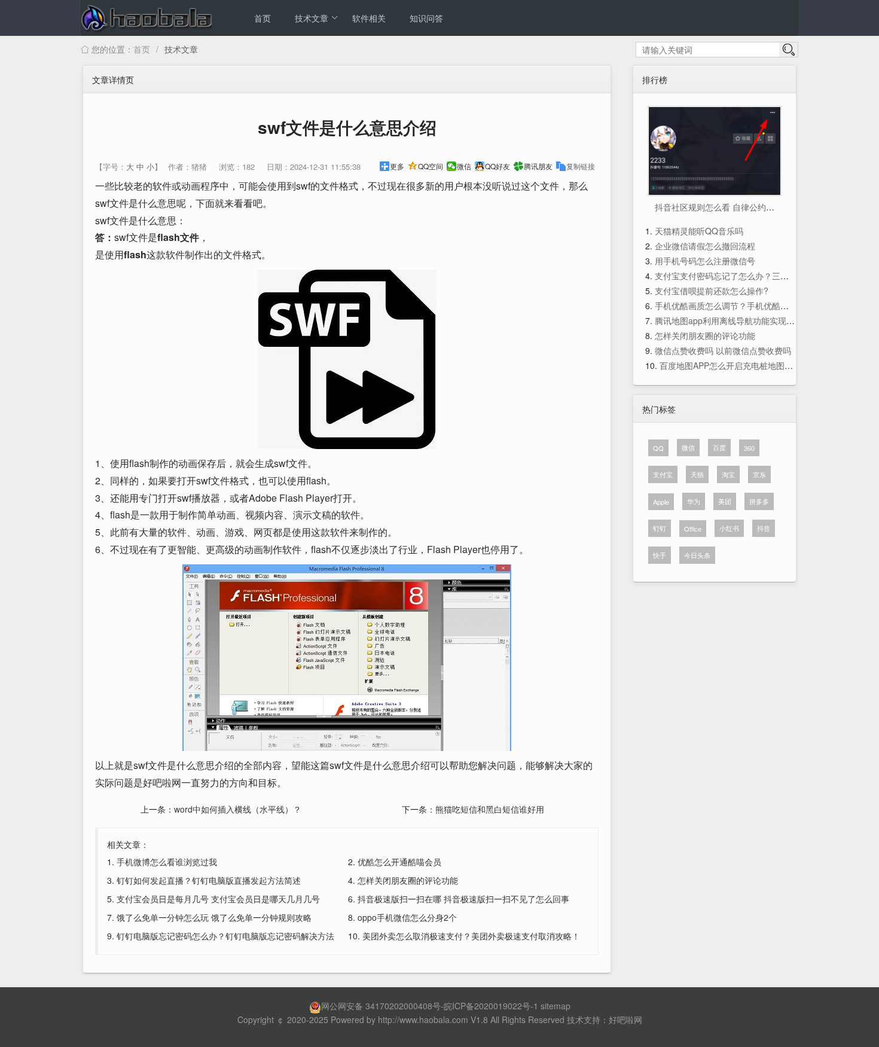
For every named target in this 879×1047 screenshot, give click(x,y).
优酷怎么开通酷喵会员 (399, 862)
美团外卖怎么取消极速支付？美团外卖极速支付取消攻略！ (471, 936)
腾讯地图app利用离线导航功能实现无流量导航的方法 (754, 320)
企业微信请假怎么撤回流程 (705, 246)
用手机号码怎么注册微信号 (705, 261)
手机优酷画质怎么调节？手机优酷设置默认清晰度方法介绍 (763, 306)
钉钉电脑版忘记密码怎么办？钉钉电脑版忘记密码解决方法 (225, 936)
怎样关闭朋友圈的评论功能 (408, 880)
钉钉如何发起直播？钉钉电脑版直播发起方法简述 (209, 880)
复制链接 (580, 166)
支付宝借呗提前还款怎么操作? (711, 291)
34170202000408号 (403, 1006)
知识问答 (426, 18)
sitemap (555, 1006)
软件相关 (369, 18)
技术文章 (311, 18)
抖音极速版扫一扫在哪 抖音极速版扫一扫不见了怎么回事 (463, 899)
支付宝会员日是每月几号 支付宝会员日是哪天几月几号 (218, 899)
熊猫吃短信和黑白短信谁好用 (489, 809)
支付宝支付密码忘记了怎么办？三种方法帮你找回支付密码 (763, 276)
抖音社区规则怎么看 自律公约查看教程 (727, 207)
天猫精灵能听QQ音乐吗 (699, 231)
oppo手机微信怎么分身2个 (407, 917)
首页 (262, 18)
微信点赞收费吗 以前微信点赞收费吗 (723, 350)
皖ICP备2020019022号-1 (491, 1006)
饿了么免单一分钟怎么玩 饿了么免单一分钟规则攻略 (214, 917)
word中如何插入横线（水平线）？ (237, 809)
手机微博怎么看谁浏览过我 (167, 862)
